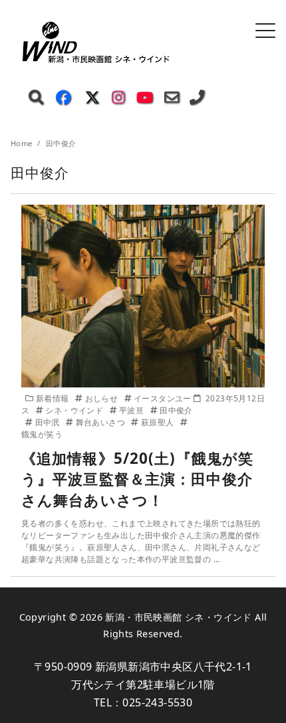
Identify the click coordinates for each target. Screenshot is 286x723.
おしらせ (102, 398)
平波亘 (132, 410)
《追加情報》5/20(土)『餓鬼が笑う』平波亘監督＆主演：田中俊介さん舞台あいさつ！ (137, 479)
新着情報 (53, 398)
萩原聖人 (158, 422)
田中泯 (48, 422)
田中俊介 (176, 410)
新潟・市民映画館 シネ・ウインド (178, 617)
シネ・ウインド (75, 410)
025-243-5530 (157, 702)
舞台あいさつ (101, 422)
